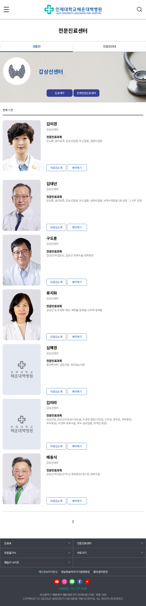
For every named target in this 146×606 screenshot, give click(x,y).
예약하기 (77, 168)
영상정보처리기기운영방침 (75, 572)
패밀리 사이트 (11, 562)
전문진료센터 (84, 543)
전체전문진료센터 (86, 93)
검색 (139, 9)
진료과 (7, 543)
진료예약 (59, 93)
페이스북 (80, 581)
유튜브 (57, 581)
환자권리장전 (100, 572)
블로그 (72, 581)
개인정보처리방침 (48, 572)
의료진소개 (56, 168)
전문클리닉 (10, 553)
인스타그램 (64, 581)
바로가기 (82, 553)
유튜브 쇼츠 (87, 581)
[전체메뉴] (6, 9)
